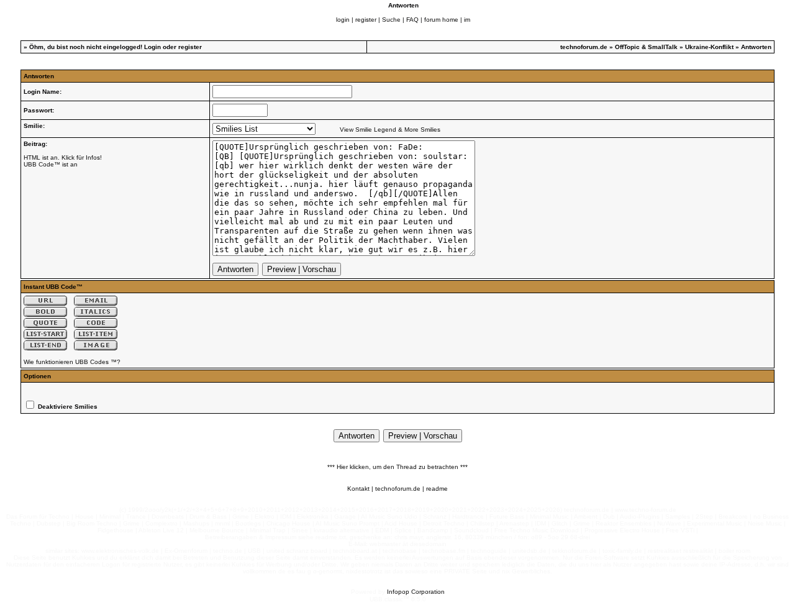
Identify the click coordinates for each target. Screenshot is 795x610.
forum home (441, 19)
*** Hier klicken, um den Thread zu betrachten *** (397, 466)
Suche (391, 19)
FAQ (412, 19)
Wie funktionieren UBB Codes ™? (72, 361)
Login (152, 46)
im (467, 19)
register (365, 19)
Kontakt (358, 488)
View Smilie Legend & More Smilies (390, 129)
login (343, 19)
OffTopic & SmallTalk (646, 46)
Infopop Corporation (416, 591)
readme (437, 488)
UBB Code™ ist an (51, 164)
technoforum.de (583, 46)
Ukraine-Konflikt (709, 46)
